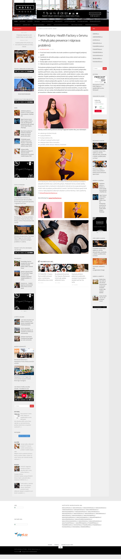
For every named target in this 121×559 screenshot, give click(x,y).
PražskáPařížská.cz (98, 52)
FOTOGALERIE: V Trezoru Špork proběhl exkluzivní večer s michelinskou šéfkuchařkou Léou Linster (45, 277)
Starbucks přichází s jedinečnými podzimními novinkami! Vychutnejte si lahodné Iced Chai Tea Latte (79, 278)
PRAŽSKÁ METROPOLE (91, 25)
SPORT (49, 25)
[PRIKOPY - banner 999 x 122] (72, 14)
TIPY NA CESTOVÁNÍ (38, 25)
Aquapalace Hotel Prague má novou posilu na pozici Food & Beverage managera (22, 382)
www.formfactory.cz (55, 198)
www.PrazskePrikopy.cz (68, 526)
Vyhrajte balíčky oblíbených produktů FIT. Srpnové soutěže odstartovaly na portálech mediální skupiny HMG (27, 153)
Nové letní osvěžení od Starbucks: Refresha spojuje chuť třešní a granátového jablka (26, 133)
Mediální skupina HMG (67, 548)
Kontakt (50, 548)
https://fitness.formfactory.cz (48, 193)
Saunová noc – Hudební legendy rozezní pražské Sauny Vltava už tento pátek (27, 285)
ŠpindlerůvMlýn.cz (85, 530)
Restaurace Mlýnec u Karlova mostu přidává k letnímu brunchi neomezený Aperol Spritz (99, 171)
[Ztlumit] (28, 71)
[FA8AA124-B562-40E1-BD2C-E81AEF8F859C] (24, 169)
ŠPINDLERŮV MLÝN (95, 21)
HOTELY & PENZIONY (47, 21)
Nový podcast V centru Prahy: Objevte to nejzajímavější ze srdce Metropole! (98, 87)
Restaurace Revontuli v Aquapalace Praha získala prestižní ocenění (24, 365)
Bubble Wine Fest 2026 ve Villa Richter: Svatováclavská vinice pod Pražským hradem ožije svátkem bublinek (103, 286)
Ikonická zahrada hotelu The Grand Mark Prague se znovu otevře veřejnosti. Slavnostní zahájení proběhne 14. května (24, 239)
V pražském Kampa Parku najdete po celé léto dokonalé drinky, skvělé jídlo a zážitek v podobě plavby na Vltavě (99, 154)
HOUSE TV (17, 25)
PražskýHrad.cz (97, 528)
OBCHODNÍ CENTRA (76, 25)
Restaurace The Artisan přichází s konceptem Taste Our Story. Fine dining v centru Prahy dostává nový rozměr (24, 220)
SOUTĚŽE (30, 21)
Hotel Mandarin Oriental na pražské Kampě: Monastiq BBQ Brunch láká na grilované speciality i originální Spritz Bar (24, 200)
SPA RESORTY (59, 21)
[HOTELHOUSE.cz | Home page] (25, 9)
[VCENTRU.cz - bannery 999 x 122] (100, 307)
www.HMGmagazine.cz (82, 526)
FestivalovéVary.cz (67, 530)
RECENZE (37, 21)
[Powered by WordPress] (20, 554)
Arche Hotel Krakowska (24, 94)
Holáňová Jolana (44, 49)
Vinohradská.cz (76, 530)
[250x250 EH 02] (24, 303)
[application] (24, 71)
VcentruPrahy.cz (78, 528)
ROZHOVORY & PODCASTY (61, 25)
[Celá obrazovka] (32, 403)
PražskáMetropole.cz (67, 528)
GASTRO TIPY (26, 25)
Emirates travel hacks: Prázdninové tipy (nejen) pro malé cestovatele (27, 341)
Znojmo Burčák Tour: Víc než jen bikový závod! (103, 298)
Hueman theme (33, 555)
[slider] (31, 71)
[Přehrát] (16, 71)
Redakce (56, 548)
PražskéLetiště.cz (87, 528)
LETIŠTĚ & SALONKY (69, 21)
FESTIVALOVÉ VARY (82, 21)
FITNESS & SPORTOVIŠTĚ (45, 29)
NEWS (16, 21)
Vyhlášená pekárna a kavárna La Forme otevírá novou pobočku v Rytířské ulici (27, 113)
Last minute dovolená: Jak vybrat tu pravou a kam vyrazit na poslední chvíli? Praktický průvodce (27, 325)
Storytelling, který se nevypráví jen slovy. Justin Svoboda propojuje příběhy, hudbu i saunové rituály (27, 265)
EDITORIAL (22, 21)
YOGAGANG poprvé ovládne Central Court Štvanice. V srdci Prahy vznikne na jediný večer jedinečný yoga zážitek (26, 142)
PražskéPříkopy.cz (97, 49)
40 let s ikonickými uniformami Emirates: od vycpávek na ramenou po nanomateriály (27, 334)
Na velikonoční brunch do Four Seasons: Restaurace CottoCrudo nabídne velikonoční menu (62, 277)
